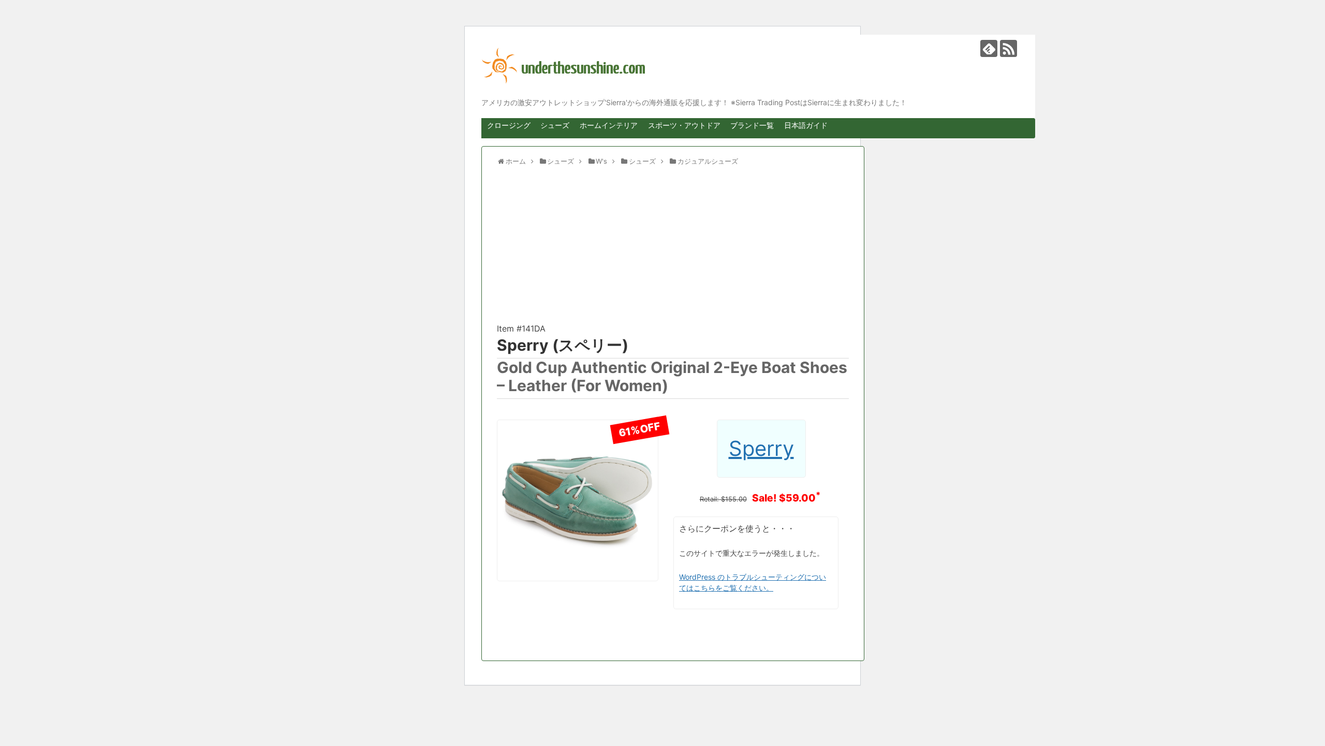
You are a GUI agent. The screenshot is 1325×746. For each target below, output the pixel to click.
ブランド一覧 (752, 125)
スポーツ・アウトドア (684, 125)
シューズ (554, 125)
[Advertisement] (673, 249)
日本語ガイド (806, 125)
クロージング (509, 125)
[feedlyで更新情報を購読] (988, 48)
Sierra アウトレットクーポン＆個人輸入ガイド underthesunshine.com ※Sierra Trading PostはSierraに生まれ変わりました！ (750, 66)
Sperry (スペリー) (562, 345)
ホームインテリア (609, 125)
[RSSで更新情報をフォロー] (1008, 48)
